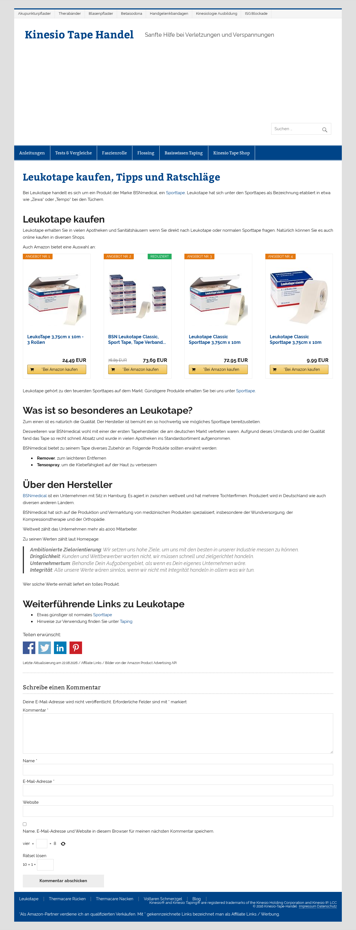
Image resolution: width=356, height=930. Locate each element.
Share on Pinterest (76, 648)
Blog (196, 899)
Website (31, 802)
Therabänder (70, 13)
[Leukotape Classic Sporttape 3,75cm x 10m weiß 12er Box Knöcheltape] (218, 296)
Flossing (145, 153)
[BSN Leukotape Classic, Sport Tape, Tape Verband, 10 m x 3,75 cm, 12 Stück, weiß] (137, 296)
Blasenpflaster (101, 13)
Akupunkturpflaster (34, 13)
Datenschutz (327, 906)
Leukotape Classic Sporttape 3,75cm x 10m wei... (215, 339)
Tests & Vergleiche (73, 153)
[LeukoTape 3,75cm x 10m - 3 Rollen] (56, 296)
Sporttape (175, 192)
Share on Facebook (29, 648)
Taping (126, 621)
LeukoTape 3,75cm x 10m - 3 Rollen (55, 339)
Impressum (307, 906)
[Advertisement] (178, 81)
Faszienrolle (114, 153)
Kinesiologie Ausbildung (216, 13)
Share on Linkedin (60, 648)
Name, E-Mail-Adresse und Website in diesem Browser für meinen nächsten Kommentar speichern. (118, 831)
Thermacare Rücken (67, 899)
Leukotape (28, 899)
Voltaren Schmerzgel (163, 899)
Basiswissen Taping (184, 153)
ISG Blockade (256, 13)
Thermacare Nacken (114, 899)
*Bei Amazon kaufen (59, 369)
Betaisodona (131, 13)
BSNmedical (35, 495)
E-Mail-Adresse (39, 781)
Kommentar (35, 710)
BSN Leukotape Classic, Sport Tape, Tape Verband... (137, 339)
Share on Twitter (44, 648)
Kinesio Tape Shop (231, 153)
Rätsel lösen (34, 856)
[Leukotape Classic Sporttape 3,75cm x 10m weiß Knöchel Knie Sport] (299, 296)
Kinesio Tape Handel (79, 34)
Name (30, 761)
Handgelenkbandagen (169, 13)
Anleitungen (32, 153)
